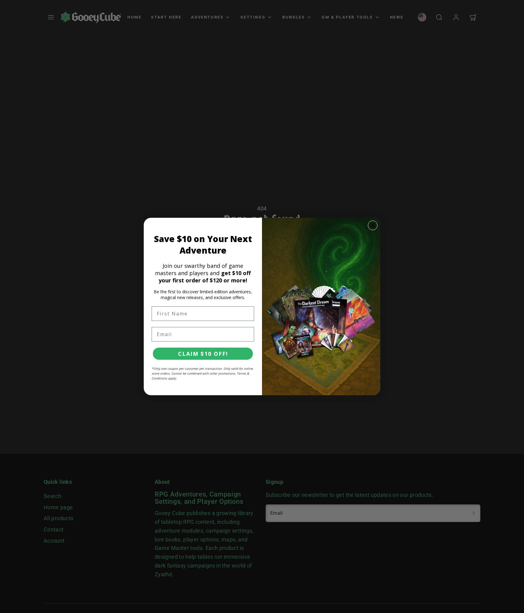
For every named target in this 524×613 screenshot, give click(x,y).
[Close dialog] (372, 225)
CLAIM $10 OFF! (203, 353)
